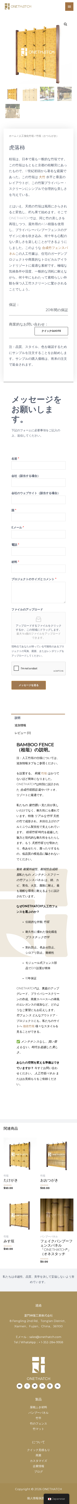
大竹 (42, 177)
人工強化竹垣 (26, 136)
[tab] (38, 717)
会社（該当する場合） (25, 476)
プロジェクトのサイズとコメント (33, 579)
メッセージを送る (29, 685)
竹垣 (44, 773)
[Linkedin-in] (42, 1386)
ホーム (12, 136)
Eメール (17, 527)
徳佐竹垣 (29, 1026)
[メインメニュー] (69, 6)
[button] (51, 331)
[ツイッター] (35, 1386)
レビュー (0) (23, 733)
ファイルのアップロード (27, 609)
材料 (15, 562)
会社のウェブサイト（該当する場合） (35, 493)
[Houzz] (58, 1386)
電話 (15, 544)
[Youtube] (20, 1386)
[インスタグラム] (27, 1386)
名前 (15, 458)
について (38, 1442)
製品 (38, 1399)
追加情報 (20, 725)
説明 (17, 718)
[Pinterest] (50, 1386)
